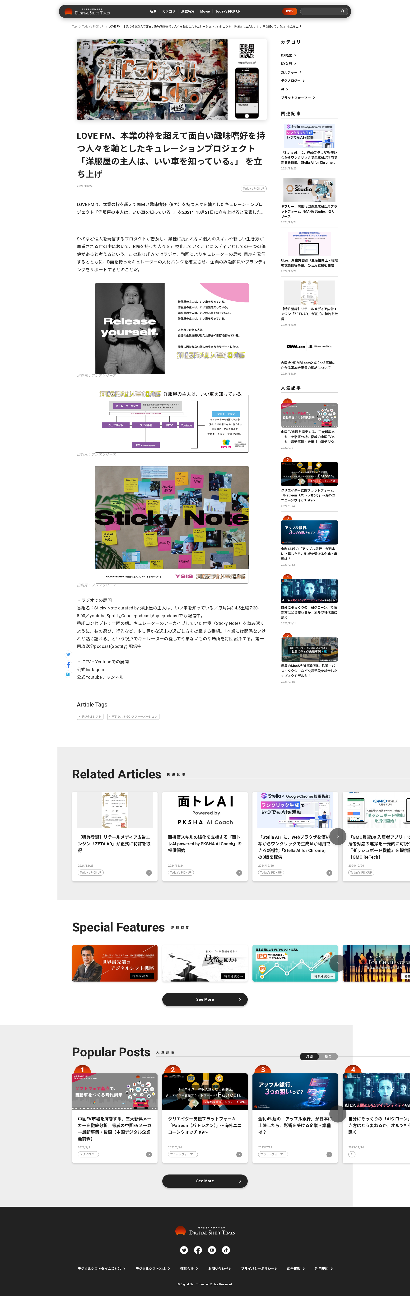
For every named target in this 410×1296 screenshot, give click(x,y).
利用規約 (321, 1268)
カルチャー (289, 72)
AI (282, 89)
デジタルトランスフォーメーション (134, 716)
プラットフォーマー (296, 98)
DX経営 (286, 55)
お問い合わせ (218, 1268)
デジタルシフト (91, 716)
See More (205, 999)
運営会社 (187, 1268)
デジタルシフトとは (151, 1268)
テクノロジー (291, 81)
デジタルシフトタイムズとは (99, 1268)
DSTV (290, 11)
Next (337, 836)
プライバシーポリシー (257, 1268)
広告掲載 (293, 1268)
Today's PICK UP (254, 188)
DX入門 (286, 64)
